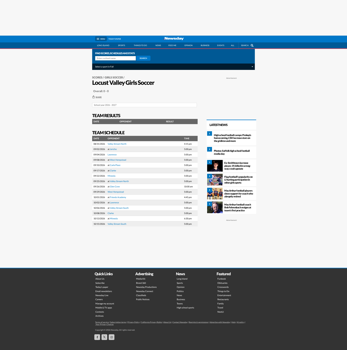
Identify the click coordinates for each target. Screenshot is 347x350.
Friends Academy (118, 197)
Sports (121, 45)
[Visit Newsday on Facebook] (97, 337)
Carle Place (115, 165)
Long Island (103, 45)
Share (99, 97)
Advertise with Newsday (220, 322)
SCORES (97, 77)
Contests (99, 311)
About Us (99, 278)
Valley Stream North (117, 143)
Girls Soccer (114, 77)
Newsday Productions (146, 287)
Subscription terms (118, 322)
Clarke (113, 170)
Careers (99, 299)
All (232, 45)
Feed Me (172, 45)
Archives (99, 316)
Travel (220, 307)
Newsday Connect (144, 291)
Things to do (140, 45)
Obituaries (222, 283)
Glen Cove (115, 186)
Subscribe (100, 283)
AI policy (240, 322)
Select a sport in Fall (104, 66)
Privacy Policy (134, 322)
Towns (180, 303)
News (158, 45)
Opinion (188, 45)
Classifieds (141, 295)
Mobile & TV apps (103, 307)
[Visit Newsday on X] (104, 337)
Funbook (221, 278)
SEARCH (245, 45)
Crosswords (223, 287)
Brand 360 (141, 283)
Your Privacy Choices (104, 324)
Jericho (113, 149)
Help (234, 322)
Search (143, 58)
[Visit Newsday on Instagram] (111, 337)
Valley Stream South (119, 208)
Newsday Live (101, 295)
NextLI (220, 311)
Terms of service (102, 322)
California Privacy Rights (151, 322)
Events (220, 45)
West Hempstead (118, 159)
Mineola (111, 175)
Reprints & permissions (198, 322)
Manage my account (104, 303)
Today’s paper (101, 287)
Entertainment (224, 295)
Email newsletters (103, 291)
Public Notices (143, 299)
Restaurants (223, 299)
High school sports (185, 307)
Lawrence (112, 154)
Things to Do (223, 291)
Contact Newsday (180, 322)
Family (220, 303)
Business (205, 45)
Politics (180, 291)
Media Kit (140, 278)
